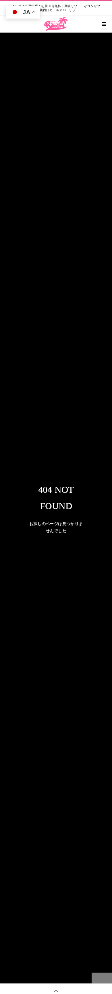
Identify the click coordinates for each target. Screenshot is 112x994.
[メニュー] (103, 24)
